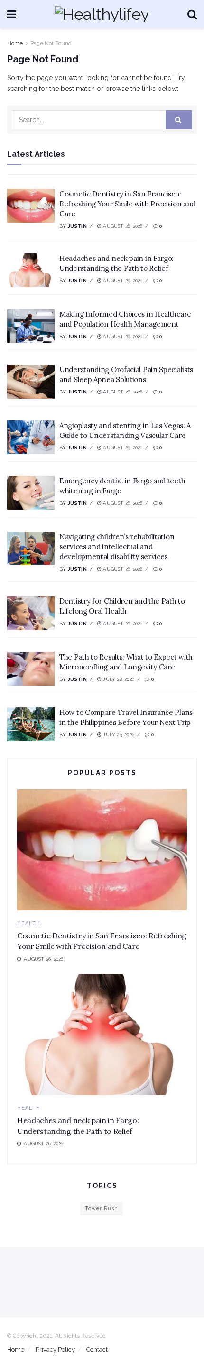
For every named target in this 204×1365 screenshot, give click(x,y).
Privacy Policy (55, 1349)
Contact (97, 1349)
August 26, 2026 (122, 226)
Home (15, 43)
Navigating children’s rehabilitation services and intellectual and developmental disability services (116, 546)
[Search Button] (179, 119)
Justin (77, 226)
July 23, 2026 (118, 734)
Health (28, 923)
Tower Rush (101, 1208)
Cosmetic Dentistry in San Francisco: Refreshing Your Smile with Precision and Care (127, 203)
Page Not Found (51, 43)
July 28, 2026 (118, 679)
